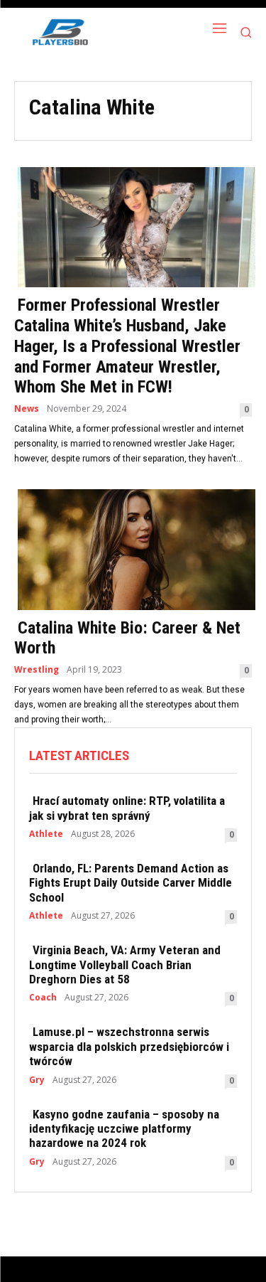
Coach (43, 997)
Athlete (46, 834)
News (26, 409)
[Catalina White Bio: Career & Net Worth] (133, 548)
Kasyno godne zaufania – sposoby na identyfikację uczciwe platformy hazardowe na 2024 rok (124, 1128)
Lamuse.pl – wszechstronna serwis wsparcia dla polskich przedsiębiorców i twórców (129, 1046)
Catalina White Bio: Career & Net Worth (127, 638)
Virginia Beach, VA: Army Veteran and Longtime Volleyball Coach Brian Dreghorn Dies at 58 (125, 964)
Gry (37, 1080)
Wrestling (36, 670)
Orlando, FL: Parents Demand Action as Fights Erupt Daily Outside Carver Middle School (130, 882)
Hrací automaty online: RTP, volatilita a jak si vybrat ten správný (127, 808)
